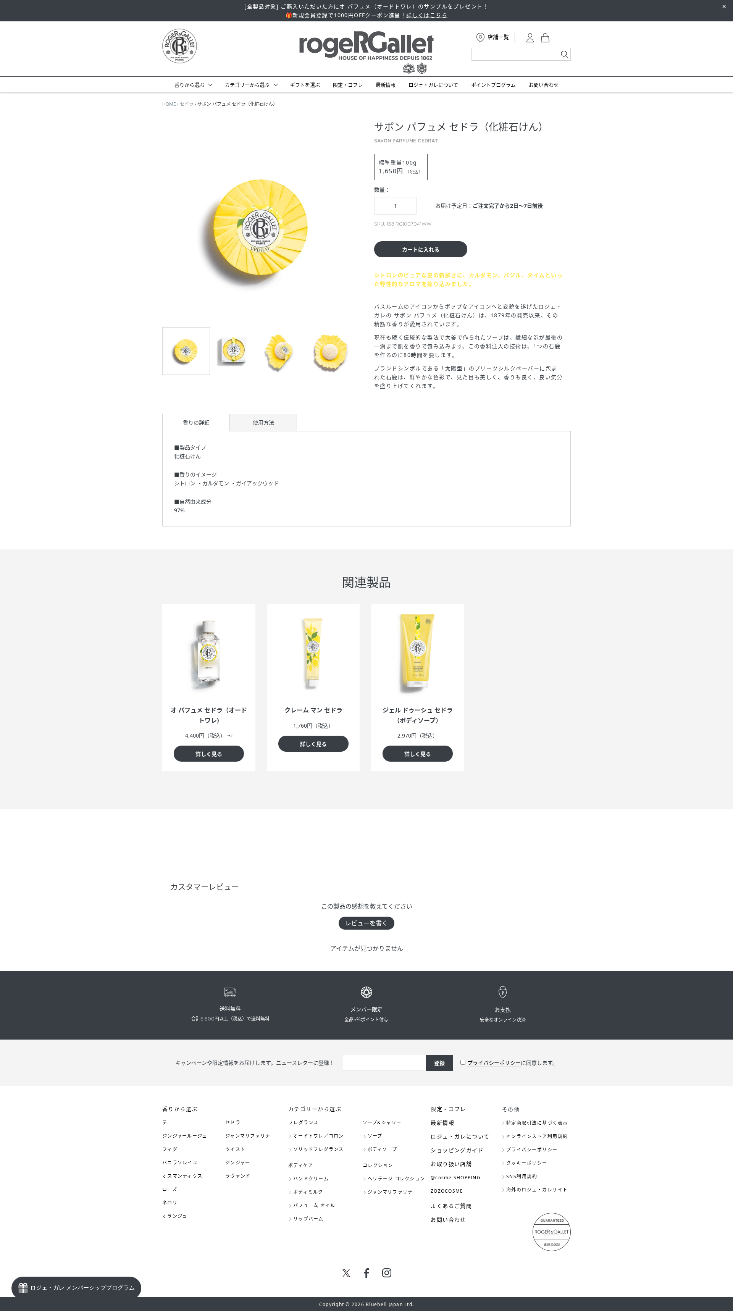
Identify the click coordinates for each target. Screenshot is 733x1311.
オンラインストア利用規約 (537, 1136)
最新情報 (386, 84)
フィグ (170, 1149)
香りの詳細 (196, 422)
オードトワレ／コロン (318, 1136)
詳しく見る (208, 753)
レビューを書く (366, 923)
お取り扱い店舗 (451, 1163)
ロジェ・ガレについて (433, 84)
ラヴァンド (237, 1176)
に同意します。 (512, 1062)
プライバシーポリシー (494, 1062)
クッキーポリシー (526, 1163)
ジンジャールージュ (184, 1136)
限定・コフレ (348, 84)
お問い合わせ (544, 84)
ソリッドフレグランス (318, 1149)
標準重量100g (401, 167)
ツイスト (235, 1149)
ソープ (375, 1136)
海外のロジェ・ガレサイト (537, 1190)
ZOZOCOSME (447, 1191)
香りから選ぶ (189, 84)
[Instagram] (386, 1272)
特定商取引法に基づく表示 (537, 1123)
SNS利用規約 (521, 1176)
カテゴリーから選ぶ (247, 84)
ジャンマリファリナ (247, 1136)
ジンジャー (237, 1162)
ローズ (169, 1189)
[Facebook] (366, 1273)
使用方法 (263, 422)
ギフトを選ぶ (305, 84)
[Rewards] (76, 1288)
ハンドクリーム (311, 1178)
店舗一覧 (498, 36)
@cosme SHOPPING (456, 1177)
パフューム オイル (314, 1205)
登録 (439, 1063)
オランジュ (174, 1216)
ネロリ (170, 1203)
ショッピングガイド (457, 1150)
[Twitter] (346, 1272)
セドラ (187, 104)
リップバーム (308, 1219)
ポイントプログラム (493, 84)
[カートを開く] (545, 37)
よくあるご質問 (451, 1205)
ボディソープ (382, 1149)
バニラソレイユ (180, 1162)
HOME (169, 104)
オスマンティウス (182, 1176)
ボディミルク (308, 1192)
